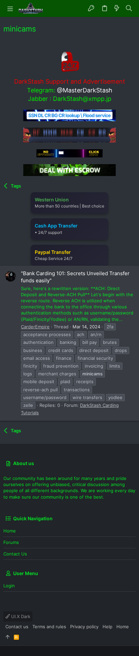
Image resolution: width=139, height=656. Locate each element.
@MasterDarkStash (84, 90)
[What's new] (116, 8)
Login (9, 585)
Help (107, 626)
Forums (11, 542)
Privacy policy (84, 626)
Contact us (15, 553)
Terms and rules (49, 626)
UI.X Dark (20, 616)
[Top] (7, 637)
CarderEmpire (35, 326)
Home (9, 530)
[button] (10, 8)
